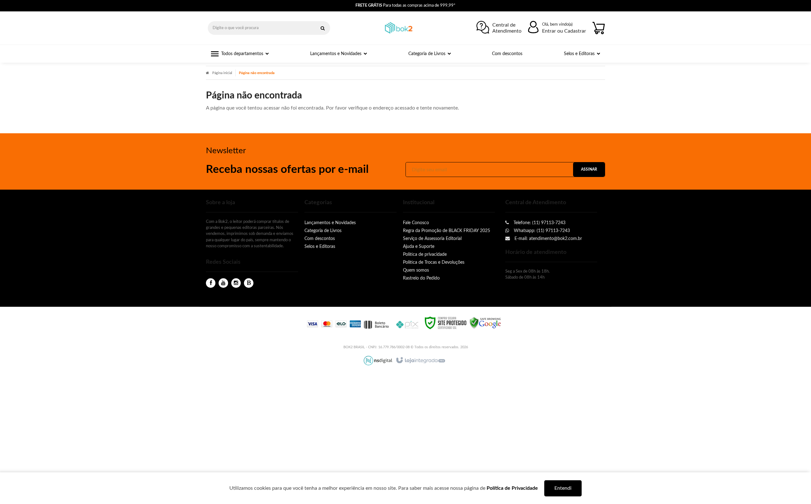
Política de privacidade (425, 254)
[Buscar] (322, 28)
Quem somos (416, 270)
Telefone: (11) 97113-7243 (538, 222)
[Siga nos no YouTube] (223, 283)
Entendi (563, 488)
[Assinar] (589, 169)
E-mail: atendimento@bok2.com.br (547, 238)
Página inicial (222, 73)
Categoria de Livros (323, 230)
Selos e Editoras (319, 246)
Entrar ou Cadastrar (564, 31)
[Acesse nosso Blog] (248, 283)
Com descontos (319, 238)
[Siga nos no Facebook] (210, 283)
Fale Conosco (416, 222)
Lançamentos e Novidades (330, 222)
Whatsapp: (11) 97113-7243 (541, 230)
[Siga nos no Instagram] (236, 283)
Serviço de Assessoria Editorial (432, 238)
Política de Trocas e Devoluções (433, 262)
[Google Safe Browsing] (485, 322)
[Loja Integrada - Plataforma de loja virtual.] (420, 361)
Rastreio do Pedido (421, 278)
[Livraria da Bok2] (401, 28)
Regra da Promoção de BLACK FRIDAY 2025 (446, 230)
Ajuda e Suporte (418, 246)
